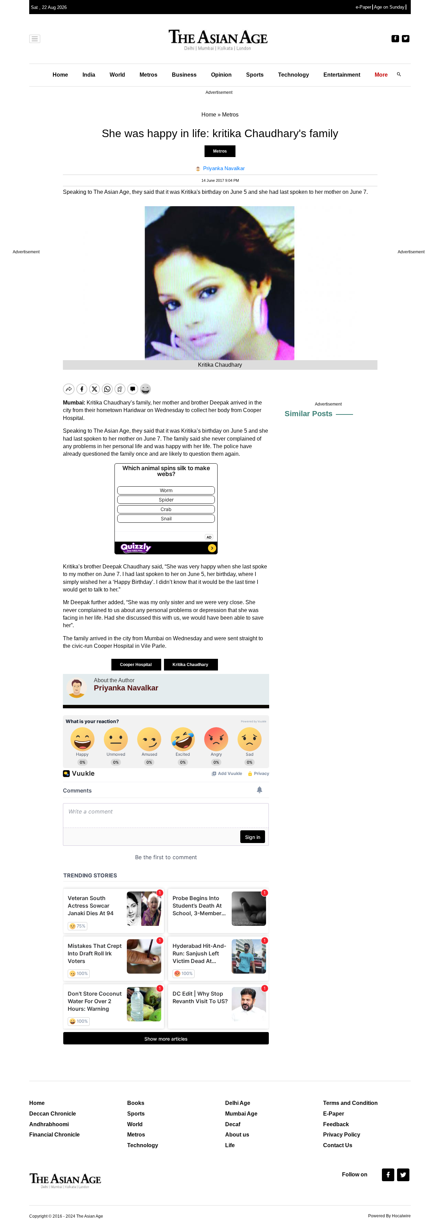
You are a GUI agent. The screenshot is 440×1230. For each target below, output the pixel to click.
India (88, 75)
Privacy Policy (341, 1135)
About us (237, 1135)
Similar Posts (308, 413)
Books (135, 1103)
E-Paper (333, 1114)
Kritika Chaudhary (191, 664)
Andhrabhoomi (49, 1124)
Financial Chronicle (54, 1135)
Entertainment (341, 75)
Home (60, 75)
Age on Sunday (389, 7)
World (117, 75)
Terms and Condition (350, 1103)
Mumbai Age (241, 1114)
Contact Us (337, 1145)
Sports (255, 75)
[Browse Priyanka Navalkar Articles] (76, 687)
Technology (293, 75)
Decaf (232, 1124)
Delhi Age (237, 1103)
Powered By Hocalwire (389, 1216)
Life (230, 1145)
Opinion (221, 75)
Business (184, 75)
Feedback (336, 1124)
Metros (148, 75)
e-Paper (363, 7)
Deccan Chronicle (52, 1114)
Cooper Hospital (136, 664)
